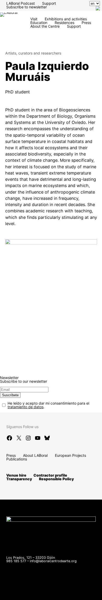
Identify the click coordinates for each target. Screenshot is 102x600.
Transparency (19, 479)
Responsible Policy (56, 479)
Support (49, 3)
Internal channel (40, 589)
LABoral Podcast (20, 3)
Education (38, 22)
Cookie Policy (49, 593)
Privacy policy (18, 593)
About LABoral (35, 455)
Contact (13, 589)
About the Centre (45, 26)
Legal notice (72, 589)
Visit (33, 19)
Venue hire (16, 475)
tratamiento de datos (25, 407)
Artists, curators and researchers (33, 53)
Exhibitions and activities (66, 19)
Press (86, 22)
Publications (16, 459)
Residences (64, 22)
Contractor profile (50, 475)
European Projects (70, 455)
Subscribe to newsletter (26, 7)
